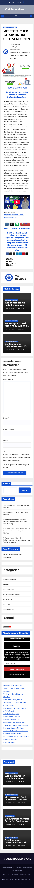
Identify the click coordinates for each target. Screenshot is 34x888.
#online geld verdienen (18, 55)
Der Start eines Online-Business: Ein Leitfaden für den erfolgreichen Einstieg (16, 531)
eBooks (6, 584)
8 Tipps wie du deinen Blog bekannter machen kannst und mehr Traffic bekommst (16, 540)
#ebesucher (25, 53)
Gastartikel (15, 874)
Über (30, 879)
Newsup (29, 867)
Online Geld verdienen (10, 27)
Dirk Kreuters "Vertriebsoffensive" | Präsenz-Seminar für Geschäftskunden (16, 739)
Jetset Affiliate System (11, 714)
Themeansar (18, 870)
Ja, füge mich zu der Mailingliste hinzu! (16, 466)
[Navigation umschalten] (16, 16)
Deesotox (16, 44)
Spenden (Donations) (21, 879)
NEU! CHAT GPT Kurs (17, 88)
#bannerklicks (15, 50)
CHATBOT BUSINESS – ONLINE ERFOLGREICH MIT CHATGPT (11, 261)
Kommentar (8, 379)
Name (6, 418)
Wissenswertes (8, 609)
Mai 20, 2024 (10, 824)
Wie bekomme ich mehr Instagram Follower (15, 305)
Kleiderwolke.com (17, 9)
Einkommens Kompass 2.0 (12, 685)
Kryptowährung (9, 589)
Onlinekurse (7, 599)
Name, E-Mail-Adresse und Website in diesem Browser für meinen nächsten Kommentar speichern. (16, 457)
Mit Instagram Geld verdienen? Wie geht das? (16, 325)
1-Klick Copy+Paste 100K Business (15, 725)
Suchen (6, 483)
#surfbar (13, 58)
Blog (9, 874)
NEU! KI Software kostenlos (17, 228)
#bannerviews (15, 53)
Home (4, 874)
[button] (28, 16)
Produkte (6, 604)
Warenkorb (13, 884)
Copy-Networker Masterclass (14, 722)
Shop (11, 879)
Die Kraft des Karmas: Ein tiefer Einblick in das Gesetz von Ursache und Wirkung (16, 522)
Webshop (21, 884)
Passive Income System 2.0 (13, 700)
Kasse (29, 874)
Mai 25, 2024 (10, 781)
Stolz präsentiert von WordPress (11, 867)
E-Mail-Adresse (9, 429)
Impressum (23, 874)
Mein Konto (5, 879)
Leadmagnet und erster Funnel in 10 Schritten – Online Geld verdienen (17, 94)
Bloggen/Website (9, 579)
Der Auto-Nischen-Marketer (13, 728)
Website (6, 440)
